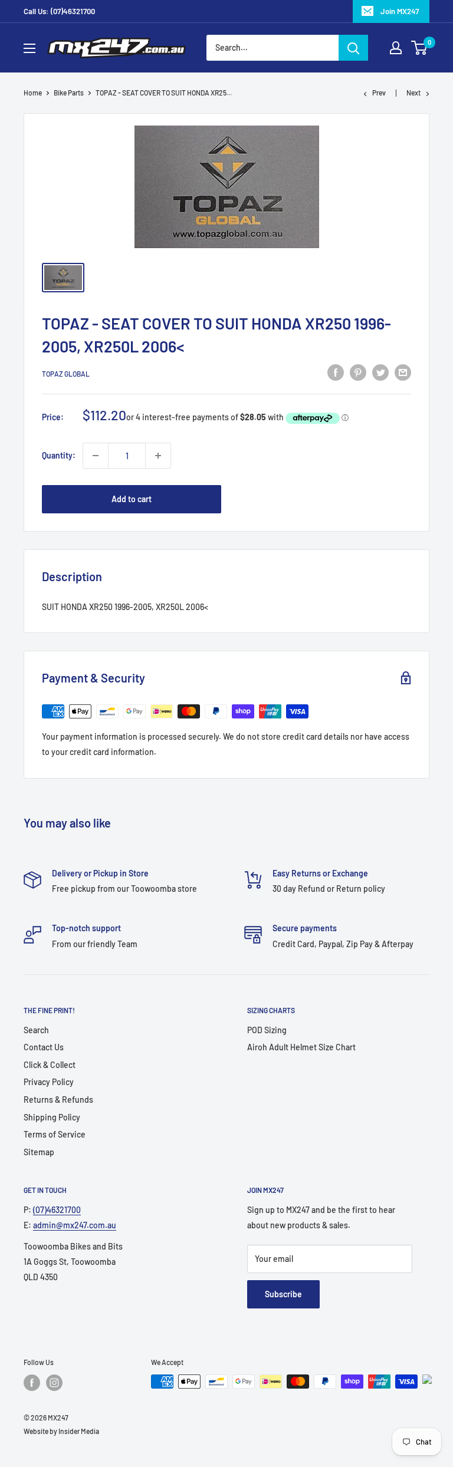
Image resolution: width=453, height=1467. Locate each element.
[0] (419, 48)
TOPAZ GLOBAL (66, 374)
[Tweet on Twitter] (380, 372)
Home (33, 92)
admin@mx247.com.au (74, 1225)
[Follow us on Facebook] (32, 1382)
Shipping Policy (52, 1117)
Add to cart (131, 499)
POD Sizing (267, 1030)
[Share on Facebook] (335, 372)
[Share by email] (403, 372)
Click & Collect (50, 1065)
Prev (379, 92)
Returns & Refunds (58, 1100)
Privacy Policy (49, 1082)
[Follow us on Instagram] (54, 1382)
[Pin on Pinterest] (358, 372)
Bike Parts (69, 92)
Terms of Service (55, 1134)
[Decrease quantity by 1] (95, 455)
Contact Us (44, 1047)
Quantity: (59, 455)
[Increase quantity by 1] (158, 455)
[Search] (353, 48)
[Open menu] (29, 48)
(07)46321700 (57, 1210)
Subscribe (283, 1294)
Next (413, 92)
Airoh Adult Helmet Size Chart (301, 1047)
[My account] (396, 47)
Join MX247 (399, 11)
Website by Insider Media (61, 1431)
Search (36, 1030)
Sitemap (39, 1152)
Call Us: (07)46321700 (59, 11)
